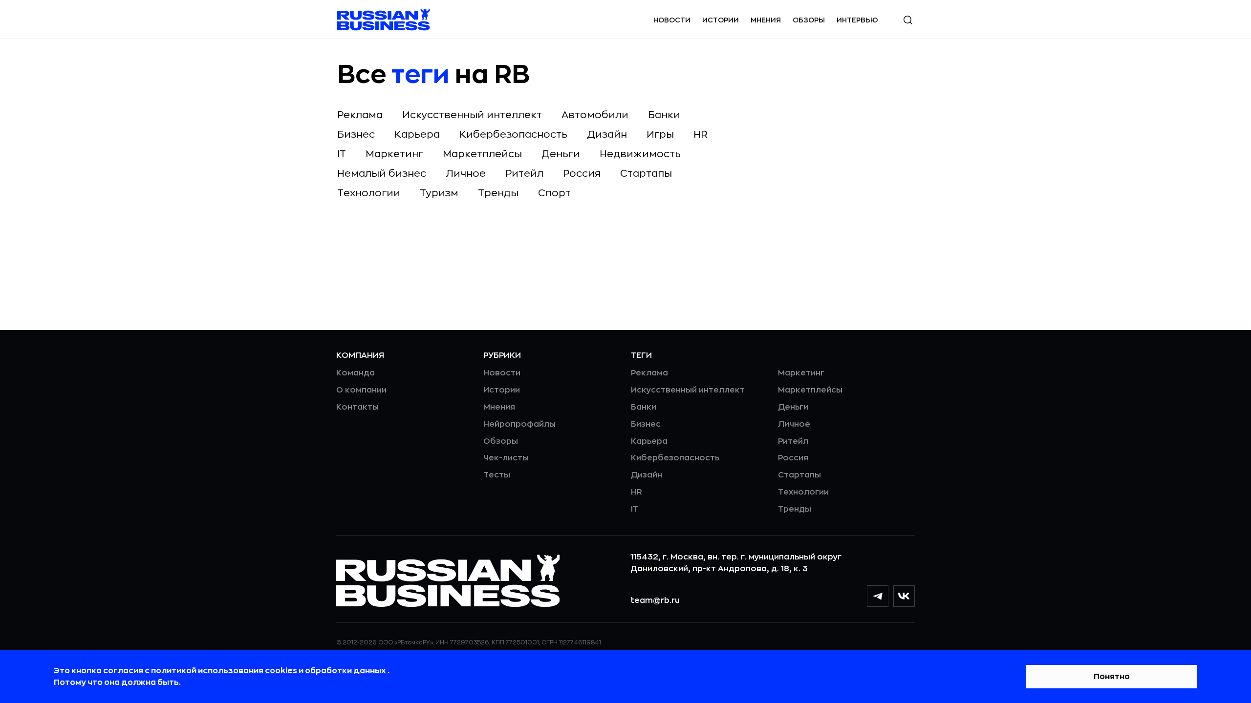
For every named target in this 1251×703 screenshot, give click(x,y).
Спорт (554, 193)
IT (341, 154)
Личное (466, 173)
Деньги (560, 154)
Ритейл (524, 173)
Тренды (498, 193)
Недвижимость (640, 154)
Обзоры (809, 20)
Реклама (360, 115)
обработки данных (346, 671)
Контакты (357, 407)
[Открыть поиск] (908, 20)
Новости (671, 20)
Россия (582, 173)
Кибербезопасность (513, 134)
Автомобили (594, 115)
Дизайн (607, 134)
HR (700, 134)
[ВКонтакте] (904, 596)
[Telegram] (877, 596)
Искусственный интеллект (472, 115)
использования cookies (248, 671)
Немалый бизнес (381, 173)
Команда (355, 373)
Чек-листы (506, 458)
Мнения (766, 20)
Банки (664, 115)
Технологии (368, 193)
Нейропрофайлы (519, 424)
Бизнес (356, 134)
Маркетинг (394, 154)
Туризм (439, 193)
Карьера (417, 134)
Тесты (496, 475)
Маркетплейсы (482, 154)
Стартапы (646, 173)
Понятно (1112, 677)
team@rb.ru (655, 600)
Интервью (857, 20)
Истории (720, 20)
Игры (660, 134)
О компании (361, 390)
